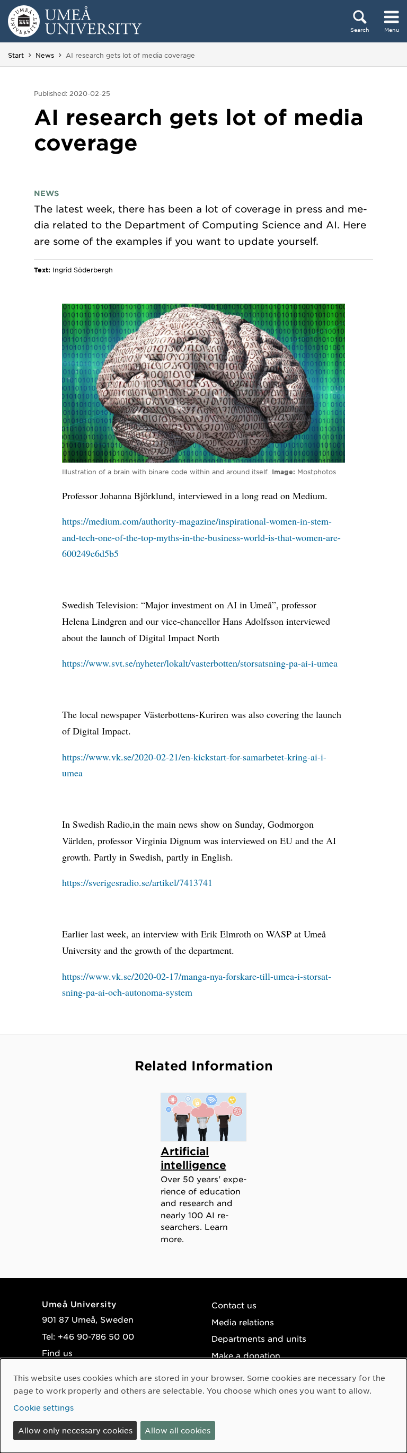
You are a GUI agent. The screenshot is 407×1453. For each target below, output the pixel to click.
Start (16, 55)
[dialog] (203, 1406)
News (45, 55)
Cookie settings (43, 1407)
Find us (57, 1353)
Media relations (242, 1322)
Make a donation (245, 1355)
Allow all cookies (177, 1430)
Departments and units (258, 1338)
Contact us (233, 1305)
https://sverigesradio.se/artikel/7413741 (137, 882)
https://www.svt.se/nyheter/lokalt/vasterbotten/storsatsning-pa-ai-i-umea (200, 663)
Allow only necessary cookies (75, 1430)
